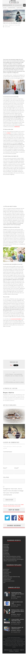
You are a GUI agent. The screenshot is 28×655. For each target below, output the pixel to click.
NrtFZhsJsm (5, 552)
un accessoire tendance (16, 319)
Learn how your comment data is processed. (13, 505)
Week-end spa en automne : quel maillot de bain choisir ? (17, 628)
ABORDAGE (17, 126)
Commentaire (7, 452)
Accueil (4, 7)
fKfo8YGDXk (6, 549)
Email (16, 468)
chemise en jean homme (8, 581)
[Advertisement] (14, 43)
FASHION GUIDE (11, 7)
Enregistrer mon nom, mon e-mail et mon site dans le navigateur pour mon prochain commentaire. (13, 492)
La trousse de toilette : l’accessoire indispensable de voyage (17, 620)
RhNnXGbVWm (6, 555)
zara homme (6, 573)
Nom (5, 468)
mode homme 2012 (7, 578)
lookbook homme (7, 572)
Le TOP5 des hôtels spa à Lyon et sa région (14, 382)
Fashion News (20, 7)
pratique (9, 133)
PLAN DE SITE (16, 650)
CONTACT (17, 651)
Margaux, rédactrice (9, 25)
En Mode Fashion (10, 436)
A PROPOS (11, 651)
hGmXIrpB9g (6, 547)
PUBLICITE (22, 650)
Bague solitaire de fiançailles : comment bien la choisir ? (15, 417)
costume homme (7, 579)
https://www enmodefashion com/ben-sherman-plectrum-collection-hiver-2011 (12, 557)
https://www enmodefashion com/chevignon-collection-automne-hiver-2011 (13, 560)
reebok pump (6, 575)
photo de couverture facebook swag (11, 576)
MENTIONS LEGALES (8, 650)
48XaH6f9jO (6, 546)
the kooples (6, 570)
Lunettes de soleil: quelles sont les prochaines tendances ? (14, 433)
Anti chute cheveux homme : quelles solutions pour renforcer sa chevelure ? (17, 594)
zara (4, 582)
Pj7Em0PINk (5, 550)
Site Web (6, 477)
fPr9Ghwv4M (6, 553)
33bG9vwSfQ (6, 544)
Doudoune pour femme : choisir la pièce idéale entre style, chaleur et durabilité (17, 611)
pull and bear (6, 569)
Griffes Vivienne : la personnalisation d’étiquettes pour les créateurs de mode (14, 375)
